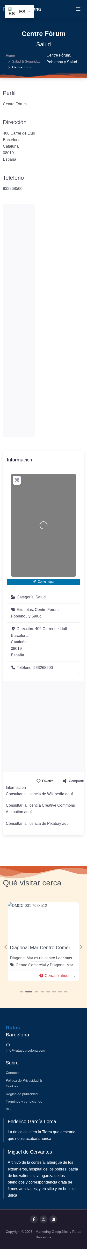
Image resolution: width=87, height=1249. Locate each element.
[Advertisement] (19, 320)
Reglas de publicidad (22, 1094)
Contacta (13, 1073)
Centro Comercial (31, 965)
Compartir (76, 781)
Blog (9, 1109)
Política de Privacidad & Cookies (24, 1083)
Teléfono (13, 178)
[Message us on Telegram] (53, 1219)
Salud (43, 44)
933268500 (12, 189)
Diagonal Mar (61, 965)
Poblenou (54, 62)
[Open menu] (78, 9)
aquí (69, 794)
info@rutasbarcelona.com (25, 1050)
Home (10, 55)
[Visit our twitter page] (43, 1219)
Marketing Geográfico (53, 1232)
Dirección (15, 122)
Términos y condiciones (24, 1101)
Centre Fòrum (58, 55)
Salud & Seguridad (26, 61)
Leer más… (66, 958)
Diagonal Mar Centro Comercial (43, 947)
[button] (57, 975)
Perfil (9, 93)
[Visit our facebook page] (34, 1219)
